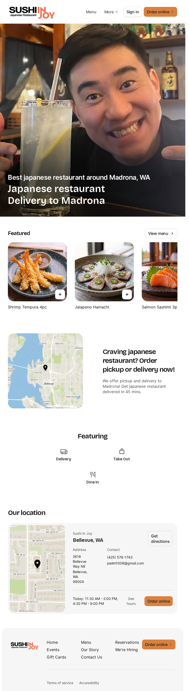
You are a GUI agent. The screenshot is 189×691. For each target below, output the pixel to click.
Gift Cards (56, 657)
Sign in (132, 11)
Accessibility (89, 683)
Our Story (90, 649)
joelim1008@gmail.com (125, 563)
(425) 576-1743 (120, 557)
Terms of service (60, 683)
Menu (91, 11)
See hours (131, 601)
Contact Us (91, 657)
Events (53, 649)
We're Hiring (126, 649)
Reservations (127, 642)
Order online (158, 601)
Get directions (160, 538)
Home (52, 642)
